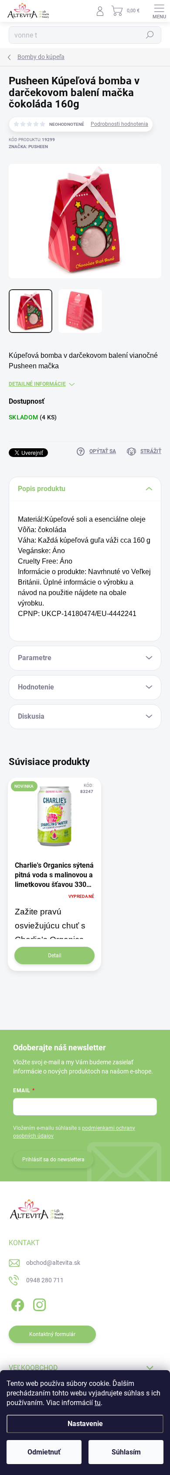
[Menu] (159, 11)
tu (98, 1403)
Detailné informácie (37, 384)
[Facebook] (16, 1303)
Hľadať (150, 35)
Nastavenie (85, 1424)
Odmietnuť (44, 1452)
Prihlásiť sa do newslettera (53, 1159)
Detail (54, 955)
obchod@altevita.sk (53, 1262)
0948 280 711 (45, 1280)
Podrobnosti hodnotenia (119, 124)
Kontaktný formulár (52, 1334)
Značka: (28, 146)
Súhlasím (126, 1452)
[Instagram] (38, 1303)
